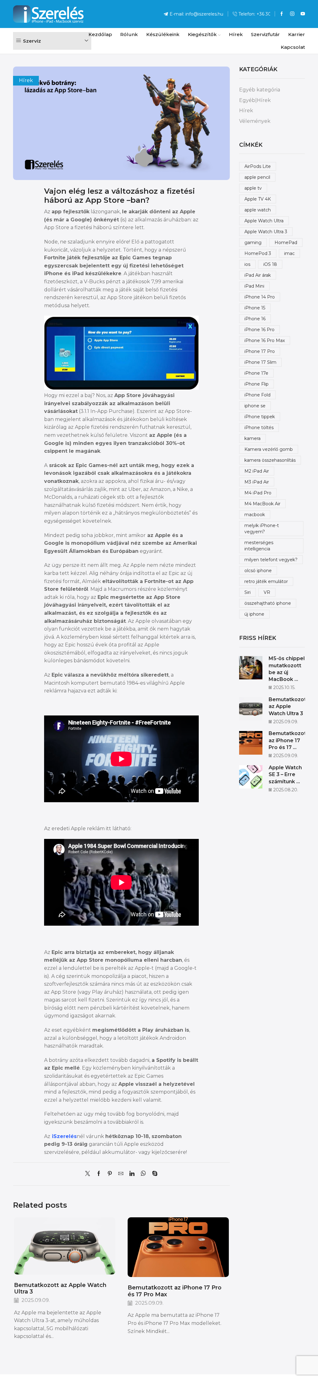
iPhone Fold (257, 395)
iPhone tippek (259, 416)
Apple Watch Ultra (264, 221)
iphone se (255, 406)
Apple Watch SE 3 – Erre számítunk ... (285, 774)
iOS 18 (270, 264)
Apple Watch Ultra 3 (265, 231)
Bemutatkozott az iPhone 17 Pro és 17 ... (288, 740)
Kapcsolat (293, 47)
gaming (252, 242)
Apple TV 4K (257, 199)
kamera (252, 438)
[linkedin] (132, 1174)
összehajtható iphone (267, 603)
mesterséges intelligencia (258, 546)
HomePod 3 (257, 253)
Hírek (236, 34)
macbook (254, 514)
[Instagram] (292, 14)
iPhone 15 (254, 308)
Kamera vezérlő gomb (268, 449)
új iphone (254, 614)
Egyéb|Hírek (255, 100)
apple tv (253, 188)
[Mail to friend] (120, 1174)
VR (267, 592)
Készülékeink (162, 34)
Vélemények (254, 121)
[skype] (153, 1174)
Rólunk (129, 34)
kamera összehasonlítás (270, 460)
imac (289, 253)
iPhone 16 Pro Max (264, 340)
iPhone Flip (256, 384)
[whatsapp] (143, 1174)
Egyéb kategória (259, 90)
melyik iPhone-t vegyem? (261, 528)
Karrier (296, 34)
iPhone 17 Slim (260, 362)
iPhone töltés (259, 427)
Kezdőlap (100, 34)
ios (247, 264)
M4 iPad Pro (257, 493)
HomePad (286, 242)
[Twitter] (89, 1174)
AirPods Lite (257, 166)
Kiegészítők (202, 34)
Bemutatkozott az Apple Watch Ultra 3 (60, 1288)
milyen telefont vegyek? (271, 559)
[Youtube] (303, 14)
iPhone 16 (255, 319)
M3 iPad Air (256, 482)
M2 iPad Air (256, 471)
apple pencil (257, 177)
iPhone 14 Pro (259, 297)
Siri (247, 592)
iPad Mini (254, 286)
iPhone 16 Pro (259, 329)
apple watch (257, 210)
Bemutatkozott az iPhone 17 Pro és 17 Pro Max (174, 1291)
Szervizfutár (265, 34)
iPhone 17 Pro (259, 351)
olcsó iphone (258, 570)
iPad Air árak (257, 275)
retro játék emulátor (266, 581)
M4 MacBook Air (262, 504)
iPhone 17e (256, 373)
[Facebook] (281, 14)
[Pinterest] (109, 1174)
